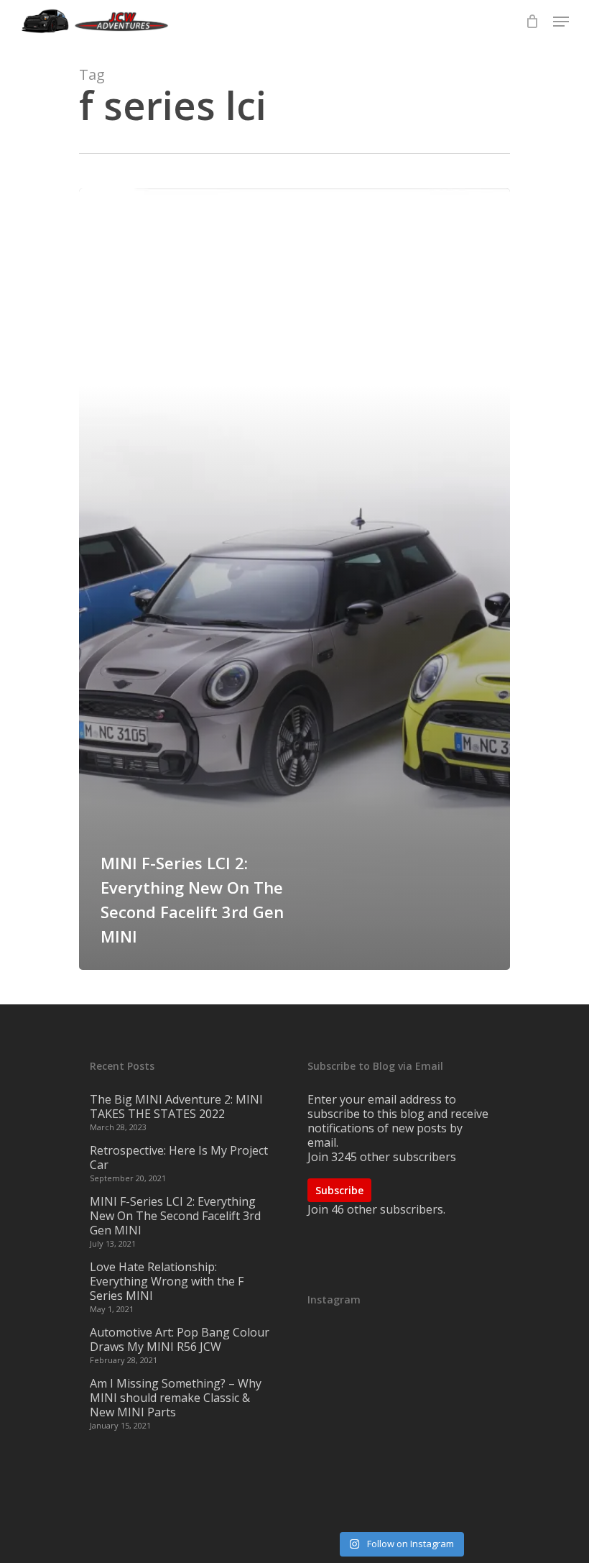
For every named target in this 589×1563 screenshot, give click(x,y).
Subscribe (339, 1190)
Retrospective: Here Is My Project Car (179, 1157)
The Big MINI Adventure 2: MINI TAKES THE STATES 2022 (176, 1106)
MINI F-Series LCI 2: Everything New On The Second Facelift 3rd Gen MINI (175, 1215)
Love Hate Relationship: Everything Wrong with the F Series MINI (167, 1281)
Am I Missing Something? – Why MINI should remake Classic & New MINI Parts (175, 1397)
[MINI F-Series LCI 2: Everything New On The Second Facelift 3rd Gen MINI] (294, 579)
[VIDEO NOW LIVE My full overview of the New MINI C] (400, 1427)
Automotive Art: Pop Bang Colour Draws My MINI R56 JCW (179, 1339)
